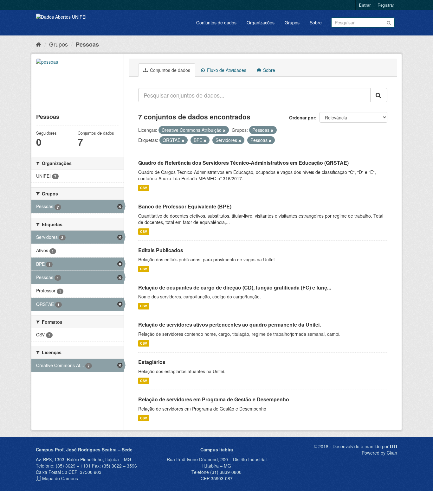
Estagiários (151, 362)
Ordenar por (302, 117)
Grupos (292, 22)
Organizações (261, 22)
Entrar (365, 5)
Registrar (386, 5)
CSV (143, 187)
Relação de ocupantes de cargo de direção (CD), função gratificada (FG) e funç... (234, 287)
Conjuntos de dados (216, 22)
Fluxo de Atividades (226, 70)
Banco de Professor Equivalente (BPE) (184, 206)
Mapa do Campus (60, 478)
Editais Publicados (160, 250)
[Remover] (224, 130)
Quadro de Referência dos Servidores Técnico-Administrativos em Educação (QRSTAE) (243, 162)
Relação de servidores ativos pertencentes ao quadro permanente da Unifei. (229, 324)
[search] (378, 95)
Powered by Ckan (379, 453)
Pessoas (87, 44)
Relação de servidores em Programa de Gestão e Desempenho (213, 399)
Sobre (316, 22)
